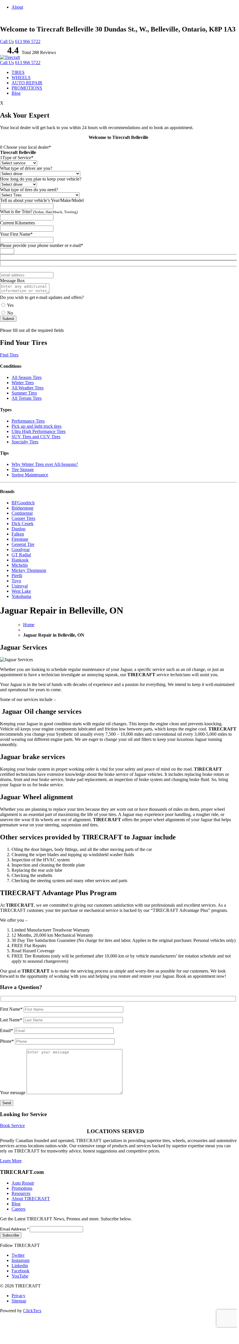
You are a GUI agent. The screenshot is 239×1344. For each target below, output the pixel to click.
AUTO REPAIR (27, 82)
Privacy (18, 1295)
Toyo (16, 580)
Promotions (22, 1188)
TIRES (18, 72)
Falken (18, 533)
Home (28, 624)
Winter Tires (23, 382)
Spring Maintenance (30, 474)
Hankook (20, 559)
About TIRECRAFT (31, 1198)
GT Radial (21, 554)
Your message (13, 1092)
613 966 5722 (27, 41)
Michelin (20, 565)
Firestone (20, 539)
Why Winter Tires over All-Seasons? (45, 464)
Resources (21, 1193)
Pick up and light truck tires (36, 426)
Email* (7, 1030)
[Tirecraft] (10, 57)
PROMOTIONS (27, 87)
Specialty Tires (25, 441)
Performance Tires (28, 421)
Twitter (18, 1255)
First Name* (12, 1009)
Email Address (14, 1229)
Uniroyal (20, 585)
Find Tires (9, 354)
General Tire (23, 544)
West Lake (21, 591)
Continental (22, 513)
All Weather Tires (28, 387)
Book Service (12, 1125)
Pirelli (17, 575)
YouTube (20, 1276)
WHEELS (21, 77)
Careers (18, 1209)
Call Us (7, 41)
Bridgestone (22, 507)
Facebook (20, 1270)
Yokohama (21, 596)
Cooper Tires (23, 518)
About (17, 7)
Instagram (20, 1260)
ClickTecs (32, 1310)
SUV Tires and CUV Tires (36, 436)
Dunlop (18, 528)
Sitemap (19, 1300)
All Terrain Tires (27, 398)
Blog (16, 93)
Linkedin (20, 1265)
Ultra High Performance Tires (39, 431)
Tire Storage (23, 469)
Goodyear (21, 549)
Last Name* (11, 1019)
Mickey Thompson (29, 570)
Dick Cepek (22, 523)
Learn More (11, 1160)
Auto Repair (23, 1183)
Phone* (7, 1041)
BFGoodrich (23, 502)
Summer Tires (24, 393)
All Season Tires (27, 377)
